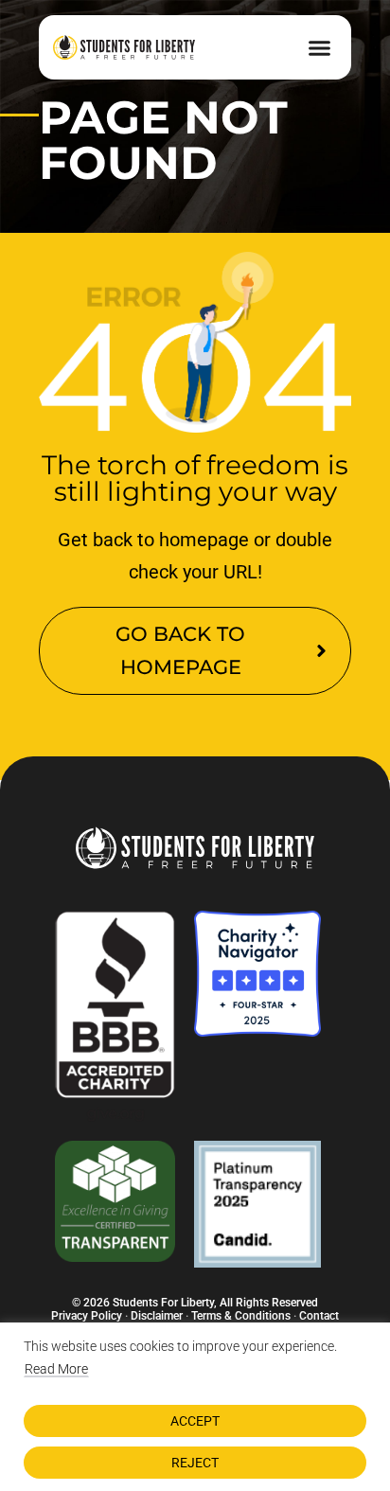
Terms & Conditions (241, 1315)
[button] (319, 47)
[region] (195, 1406)
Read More (56, 1368)
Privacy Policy (86, 1315)
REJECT (195, 1462)
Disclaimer (157, 1315)
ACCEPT (195, 1421)
